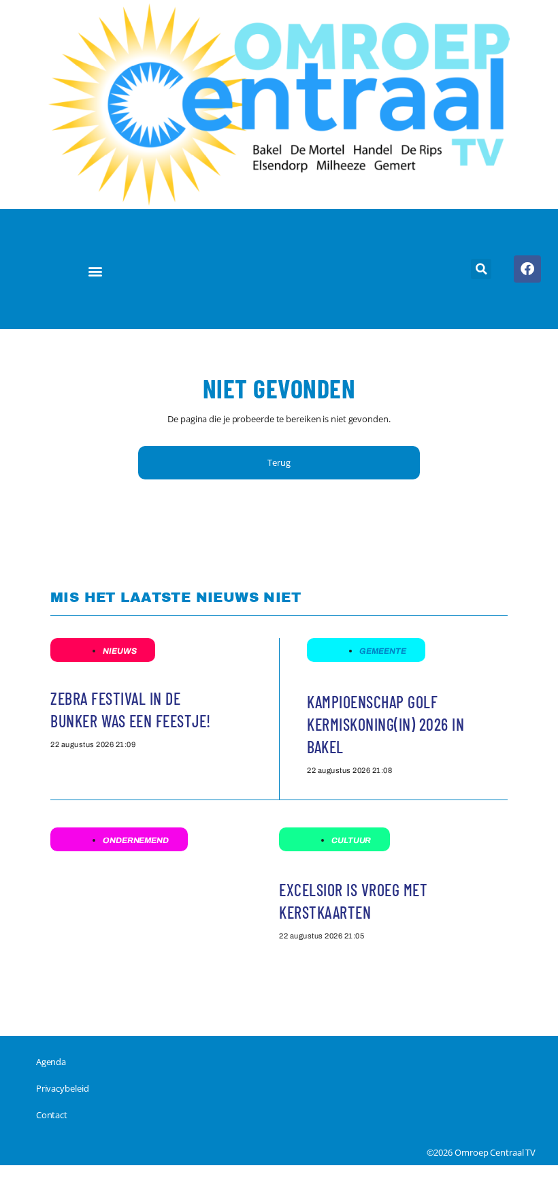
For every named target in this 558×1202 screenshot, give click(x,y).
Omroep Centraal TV (495, 1152)
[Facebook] (527, 269)
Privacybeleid (62, 1088)
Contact (51, 1115)
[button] (95, 271)
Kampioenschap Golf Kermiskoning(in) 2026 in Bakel (385, 724)
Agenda (51, 1062)
